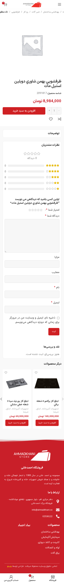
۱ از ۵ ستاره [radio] (41, 210)
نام (56, 288)
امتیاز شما (52, 209)
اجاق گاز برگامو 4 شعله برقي (47, 402)
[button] (47, 423)
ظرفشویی (16, 12)
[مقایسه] (59, 119)
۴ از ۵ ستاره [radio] (32, 210)
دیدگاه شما (52, 216)
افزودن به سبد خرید (24, 111)
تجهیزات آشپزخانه (50, 408)
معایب (55, 272)
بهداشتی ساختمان (51, 12)
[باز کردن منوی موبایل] (59, 4)
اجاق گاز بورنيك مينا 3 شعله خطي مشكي (17, 402)
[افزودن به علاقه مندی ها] (50, 119)
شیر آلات (35, 12)
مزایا (57, 257)
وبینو (9, 566)
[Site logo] (32, 4)
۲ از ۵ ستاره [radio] (38, 210)
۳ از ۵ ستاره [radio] (35, 210)
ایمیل (55, 303)
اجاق (38, 408)
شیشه (56, 412)
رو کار (25, 12)
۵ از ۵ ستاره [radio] (29, 210)
